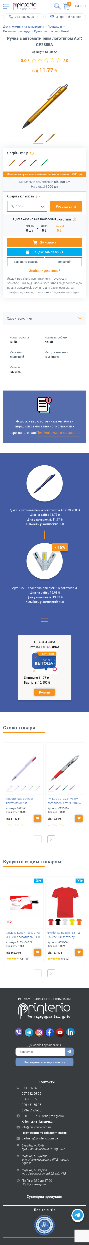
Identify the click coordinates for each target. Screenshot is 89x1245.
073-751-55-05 (31, 1110)
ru (83, 6)
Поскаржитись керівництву (44, 1062)
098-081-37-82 (31, 1116)
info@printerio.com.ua (37, 1127)
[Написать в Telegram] (77, 1215)
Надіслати (69, 1052)
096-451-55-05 (31, 1105)
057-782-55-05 (31, 1093)
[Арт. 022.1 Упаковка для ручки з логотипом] (44, 561)
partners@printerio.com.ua (40, 1138)
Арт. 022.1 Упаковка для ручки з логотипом (44, 588)
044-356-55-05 (31, 1088)
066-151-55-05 (31, 1099)
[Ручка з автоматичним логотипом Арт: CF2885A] (38, 138)
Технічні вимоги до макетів (58, 432)
